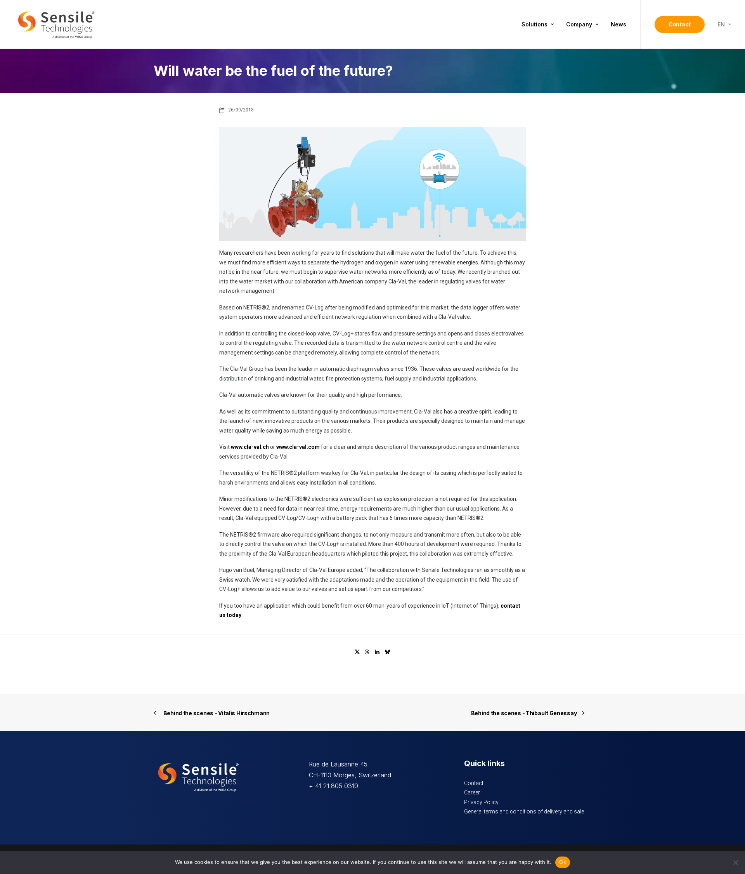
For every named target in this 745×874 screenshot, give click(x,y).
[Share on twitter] (357, 652)
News (618, 24)
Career (472, 792)
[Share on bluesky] (387, 652)
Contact (473, 783)
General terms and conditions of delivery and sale (524, 811)
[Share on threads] (367, 652)
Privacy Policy (481, 802)
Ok (562, 862)
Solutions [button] (534, 24)
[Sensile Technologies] (56, 24)
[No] (735, 862)
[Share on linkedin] (377, 652)
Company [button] (579, 24)
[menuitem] (537, 24)
